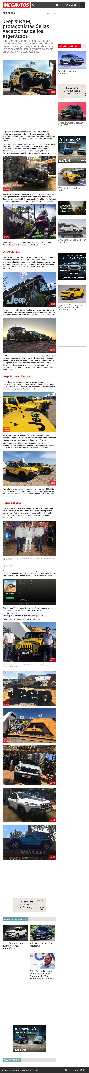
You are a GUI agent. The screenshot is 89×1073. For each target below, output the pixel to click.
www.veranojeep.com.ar (31, 619)
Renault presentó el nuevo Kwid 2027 (71, 123)
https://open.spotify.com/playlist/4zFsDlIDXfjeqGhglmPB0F (25, 616)
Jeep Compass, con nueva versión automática (13, 946)
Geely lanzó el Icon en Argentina (69, 72)
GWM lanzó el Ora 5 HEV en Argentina (72, 240)
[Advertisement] (29, 111)
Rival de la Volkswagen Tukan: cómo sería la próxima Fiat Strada (70, 307)
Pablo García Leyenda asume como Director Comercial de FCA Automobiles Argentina (42, 975)
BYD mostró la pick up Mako (69, 189)
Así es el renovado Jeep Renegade (42, 944)
